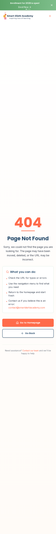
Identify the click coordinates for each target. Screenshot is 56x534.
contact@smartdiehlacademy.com (26, 307)
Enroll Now (23, 7)
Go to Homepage (30, 322)
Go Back (30, 333)
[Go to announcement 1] (26, 9)
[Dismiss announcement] (52, 5)
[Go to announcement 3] (29, 9)
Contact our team (30, 350)
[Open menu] (50, 16)
